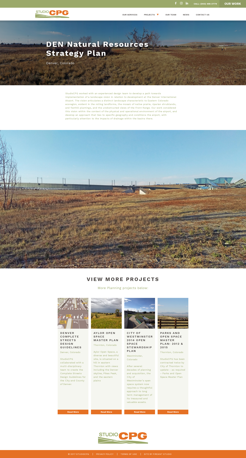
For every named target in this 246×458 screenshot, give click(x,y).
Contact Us (202, 14)
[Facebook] (175, 3)
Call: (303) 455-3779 (205, 4)
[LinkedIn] (187, 3)
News (186, 14)
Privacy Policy (105, 454)
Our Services (129, 14)
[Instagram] (181, 3)
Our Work (232, 4)
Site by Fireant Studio (158, 454)
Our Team (170, 14)
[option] (123, 53)
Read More (73, 412)
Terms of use (129, 454)
